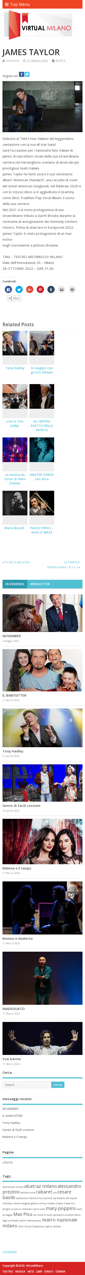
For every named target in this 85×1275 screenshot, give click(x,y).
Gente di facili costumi (21, 805)
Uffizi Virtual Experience (31, 1226)
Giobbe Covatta (55, 1203)
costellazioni (22, 1198)
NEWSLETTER (40, 584)
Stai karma (11, 1059)
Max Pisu (22, 1214)
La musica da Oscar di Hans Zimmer (15, 479)
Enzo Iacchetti (44, 1198)
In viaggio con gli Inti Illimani (42, 370)
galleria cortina (38, 1203)
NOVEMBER (12, 636)
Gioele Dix (69, 1203)
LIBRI (39, 1271)
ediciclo (33, 1198)
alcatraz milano (40, 1186)
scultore (70, 1214)
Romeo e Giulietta (17, 938)
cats (55, 1192)
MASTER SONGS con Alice (42, 477)
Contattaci (9, 1251)
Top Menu (20, 4)
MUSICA (61, 61)
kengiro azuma (10, 1209)
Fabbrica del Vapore (67, 1198)
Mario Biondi (15, 528)
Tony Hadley (14, 368)
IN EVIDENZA (15, 584)
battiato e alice (27, 1192)
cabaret (44, 1192)
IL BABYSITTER (14, 695)
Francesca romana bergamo (16, 1203)
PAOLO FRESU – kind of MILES (41, 530)
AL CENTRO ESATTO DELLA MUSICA (42, 425)
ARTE (30, 1271)
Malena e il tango (16, 868)
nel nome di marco (43, 1214)
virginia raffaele (52, 1226)
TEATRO (7, 1271)
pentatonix (59, 1214)
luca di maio (38, 1209)
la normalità (25, 1209)
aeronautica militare (13, 1186)
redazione (12, 61)
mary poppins (61, 1208)
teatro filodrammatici (30, 1220)
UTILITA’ (7, 1162)
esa (54, 1198)
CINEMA (60, 1271)
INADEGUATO (13, 1008)
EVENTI (48, 1271)
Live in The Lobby (15, 423)
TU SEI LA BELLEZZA (17, 562)
